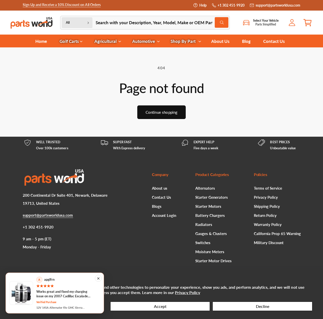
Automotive (143, 41)
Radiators (203, 224)
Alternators (205, 188)
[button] (309, 22)
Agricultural (105, 41)
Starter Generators (211, 197)
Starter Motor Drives (213, 260)
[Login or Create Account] (293, 22)
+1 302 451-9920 (231, 5)
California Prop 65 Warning (277, 233)
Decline (262, 306)
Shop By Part (183, 41)
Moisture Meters (209, 251)
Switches (202, 242)
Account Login (164, 215)
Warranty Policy (268, 224)
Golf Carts (69, 41)
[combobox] (162, 23)
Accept (160, 306)
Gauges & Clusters (211, 233)
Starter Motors (208, 206)
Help (203, 5)
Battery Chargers (210, 215)
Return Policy (265, 215)
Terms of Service (268, 188)
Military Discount (269, 242)
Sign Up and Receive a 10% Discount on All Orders (62, 5)
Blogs (157, 206)
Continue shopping (162, 112)
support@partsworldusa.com (278, 5)
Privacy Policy (187, 292)
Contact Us (161, 197)
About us (159, 188)
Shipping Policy (267, 206)
